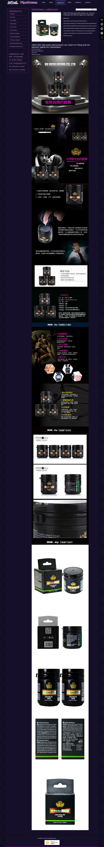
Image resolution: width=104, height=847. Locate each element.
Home (43, 2)
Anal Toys (12, 17)
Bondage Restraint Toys (16, 46)
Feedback (78, 2)
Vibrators (12, 14)
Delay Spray (13, 23)
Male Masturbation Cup (16, 43)
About (51, 2)
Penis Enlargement (15, 36)
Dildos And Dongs (14, 33)
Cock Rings (13, 20)
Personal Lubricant (15, 40)
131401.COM (63, 838)
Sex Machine (13, 30)
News (69, 2)
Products (60, 3)
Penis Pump (13, 27)
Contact (88, 2)
